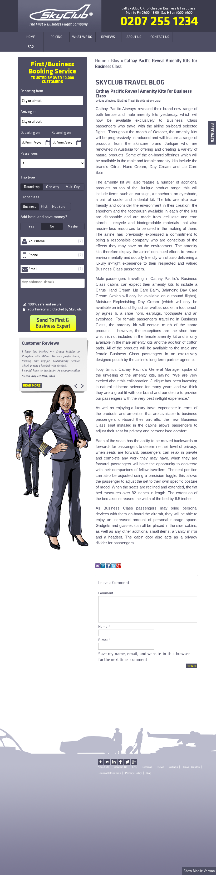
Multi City (73, 187)
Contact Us (120, 766)
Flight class (30, 197)
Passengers (29, 153)
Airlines (173, 766)
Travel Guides (191, 766)
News (161, 766)
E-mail (103, 640)
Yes (31, 226)
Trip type (28, 177)
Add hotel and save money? (44, 217)
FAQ (135, 766)
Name (102, 627)
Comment (105, 593)
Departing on (30, 133)
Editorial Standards (109, 773)
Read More (32, 385)
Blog (115, 60)
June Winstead (107, 100)
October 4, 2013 (151, 100)
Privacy (40, 309)
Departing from (32, 91)
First (44, 207)
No (52, 226)
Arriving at (28, 112)
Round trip (32, 187)
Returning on (61, 133)
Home (100, 60)
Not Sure (58, 207)
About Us (103, 766)
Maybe (73, 226)
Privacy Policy (133, 773)
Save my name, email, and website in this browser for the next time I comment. (144, 656)
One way (52, 187)
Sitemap (148, 766)
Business (29, 207)
